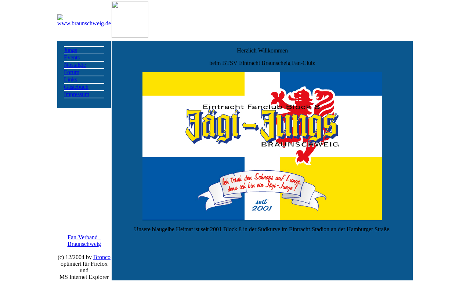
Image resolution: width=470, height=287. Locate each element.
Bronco (102, 257)
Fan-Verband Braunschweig (84, 240)
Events (72, 57)
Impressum (76, 94)
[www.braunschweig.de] (84, 23)
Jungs (70, 50)
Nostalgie (75, 65)
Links (70, 79)
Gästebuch (76, 87)
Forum (71, 72)
